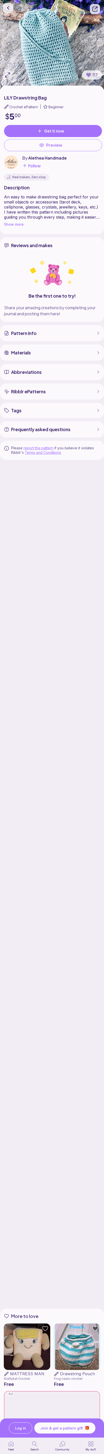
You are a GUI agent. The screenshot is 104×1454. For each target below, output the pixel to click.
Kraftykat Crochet (17, 1379)
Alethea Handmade (47, 158)
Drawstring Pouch (77, 1373)
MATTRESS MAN (27, 1373)
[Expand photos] (7, 75)
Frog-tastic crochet (68, 1379)
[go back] (8, 8)
